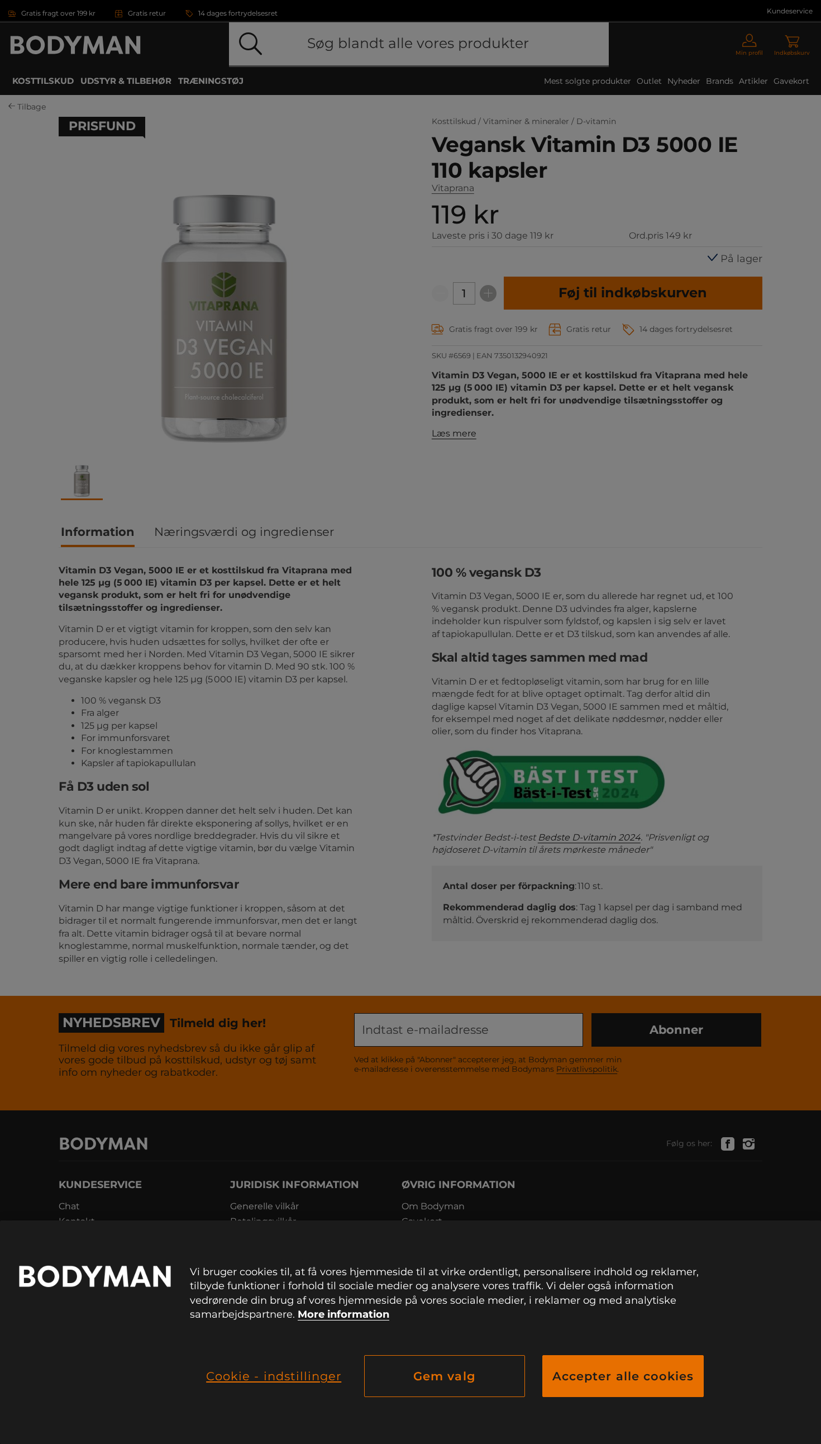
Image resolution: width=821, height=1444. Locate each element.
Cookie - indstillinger (273, 1376)
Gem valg (444, 1376)
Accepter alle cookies (623, 1376)
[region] (410, 1332)
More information (343, 1314)
